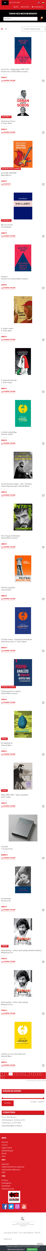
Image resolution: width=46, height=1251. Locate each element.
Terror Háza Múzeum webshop (23, 14)
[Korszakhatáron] (23, 724)
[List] (6, 29)
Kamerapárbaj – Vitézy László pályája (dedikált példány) (21, 952)
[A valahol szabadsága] (23, 413)
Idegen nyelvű (7, 1148)
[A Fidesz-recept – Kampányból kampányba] (23, 620)
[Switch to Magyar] (42, 2)
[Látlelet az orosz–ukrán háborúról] (23, 1035)
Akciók (4, 1153)
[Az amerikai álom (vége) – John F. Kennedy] (23, 465)
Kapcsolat (5, 1164)
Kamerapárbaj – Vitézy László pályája (14, 1003)
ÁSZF (3, 1172)
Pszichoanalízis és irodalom (11, 693)
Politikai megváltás (8, 589)
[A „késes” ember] (23, 309)
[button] (42, 18)
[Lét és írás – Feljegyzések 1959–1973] (23, 50)
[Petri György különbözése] (23, 517)
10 (40, 1074)
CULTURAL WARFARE (9, 174)
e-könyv (5, 1145)
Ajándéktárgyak (7, 1151)
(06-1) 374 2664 (15, 2)
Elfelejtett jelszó (8, 1189)
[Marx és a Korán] (23, 206)
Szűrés (7, 1103)
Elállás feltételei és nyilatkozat (13, 1167)
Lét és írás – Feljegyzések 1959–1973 (15, 71)
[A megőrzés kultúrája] (23, 361)
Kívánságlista (6, 1183)
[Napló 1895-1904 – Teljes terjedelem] (23, 776)
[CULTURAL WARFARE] (23, 154)
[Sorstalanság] (23, 879)
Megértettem (32, 1249)
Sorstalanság (6, 900)
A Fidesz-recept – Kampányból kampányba (16, 641)
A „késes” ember (7, 330)
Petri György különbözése (10, 537)
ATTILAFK (7, 848)
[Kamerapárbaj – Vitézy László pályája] (23, 983)
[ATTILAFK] (23, 828)
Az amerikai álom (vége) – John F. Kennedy (16, 485)
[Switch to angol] (39, 2)
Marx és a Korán (7, 226)
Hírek (4, 1156)
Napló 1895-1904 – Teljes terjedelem (14, 796)
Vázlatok (14, 278)
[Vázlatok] (23, 257)
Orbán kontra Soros (8, 122)
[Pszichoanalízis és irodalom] (23, 672)
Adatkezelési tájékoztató (11, 1170)
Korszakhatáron (7, 744)
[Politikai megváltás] (23, 568)
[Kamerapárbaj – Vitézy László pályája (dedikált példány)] (23, 931)
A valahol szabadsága (9, 433)
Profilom (5, 1180)
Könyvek (5, 1142)
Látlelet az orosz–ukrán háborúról (13, 1055)
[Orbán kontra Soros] (23, 102)
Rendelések (6, 1186)
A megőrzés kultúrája (9, 382)
